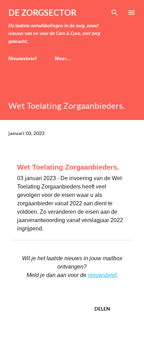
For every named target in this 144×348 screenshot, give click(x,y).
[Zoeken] (114, 12)
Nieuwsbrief (22, 58)
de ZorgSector (42, 12)
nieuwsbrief (102, 275)
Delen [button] (102, 309)
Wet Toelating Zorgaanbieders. (68, 167)
